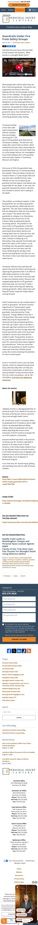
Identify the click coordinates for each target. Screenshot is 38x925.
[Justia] (24, 651)
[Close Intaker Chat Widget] (36, 882)
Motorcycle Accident (11, 692)
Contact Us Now (19, 639)
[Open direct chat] (33, 882)
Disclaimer (19, 875)
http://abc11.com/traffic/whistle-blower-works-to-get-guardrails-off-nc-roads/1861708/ (19, 481)
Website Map (19, 882)
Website (11, 10)
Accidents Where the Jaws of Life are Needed (18, 752)
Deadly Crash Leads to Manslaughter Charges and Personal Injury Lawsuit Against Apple (18, 542)
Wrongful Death (27, 558)
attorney (10, 560)
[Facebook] (9, 651)
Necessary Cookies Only (12, 919)
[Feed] (29, 651)
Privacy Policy (15, 635)
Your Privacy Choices (16, 861)
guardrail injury (25, 562)
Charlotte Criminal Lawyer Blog (13, 730)
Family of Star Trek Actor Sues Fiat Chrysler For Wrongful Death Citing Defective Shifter (19, 551)
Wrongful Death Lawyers (12, 680)
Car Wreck (7, 669)
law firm (21, 563)
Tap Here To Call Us (19, 5)
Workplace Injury (10, 678)
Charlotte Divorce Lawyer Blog (13, 733)
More (34, 10)
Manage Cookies (20, 863)
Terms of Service (28, 635)
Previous (6, 575)
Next (23, 575)
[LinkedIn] (19, 651)
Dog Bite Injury (9, 697)
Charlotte (25, 560)
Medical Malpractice (11, 689)
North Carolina (16, 565)
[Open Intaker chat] (18, 924)
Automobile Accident (11, 666)
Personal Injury (13, 558)
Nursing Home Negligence (13, 694)
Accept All (11, 914)
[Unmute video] (26, 901)
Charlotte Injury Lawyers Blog (19, 19)
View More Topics (8, 700)
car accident (17, 560)
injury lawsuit (14, 563)
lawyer (27, 563)
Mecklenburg (6, 565)
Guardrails (5, 563)
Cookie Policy (29, 861)
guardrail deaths (14, 562)
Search (19, 717)
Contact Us (20, 10)
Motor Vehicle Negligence (13, 675)
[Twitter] (14, 651)
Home (3, 10)
